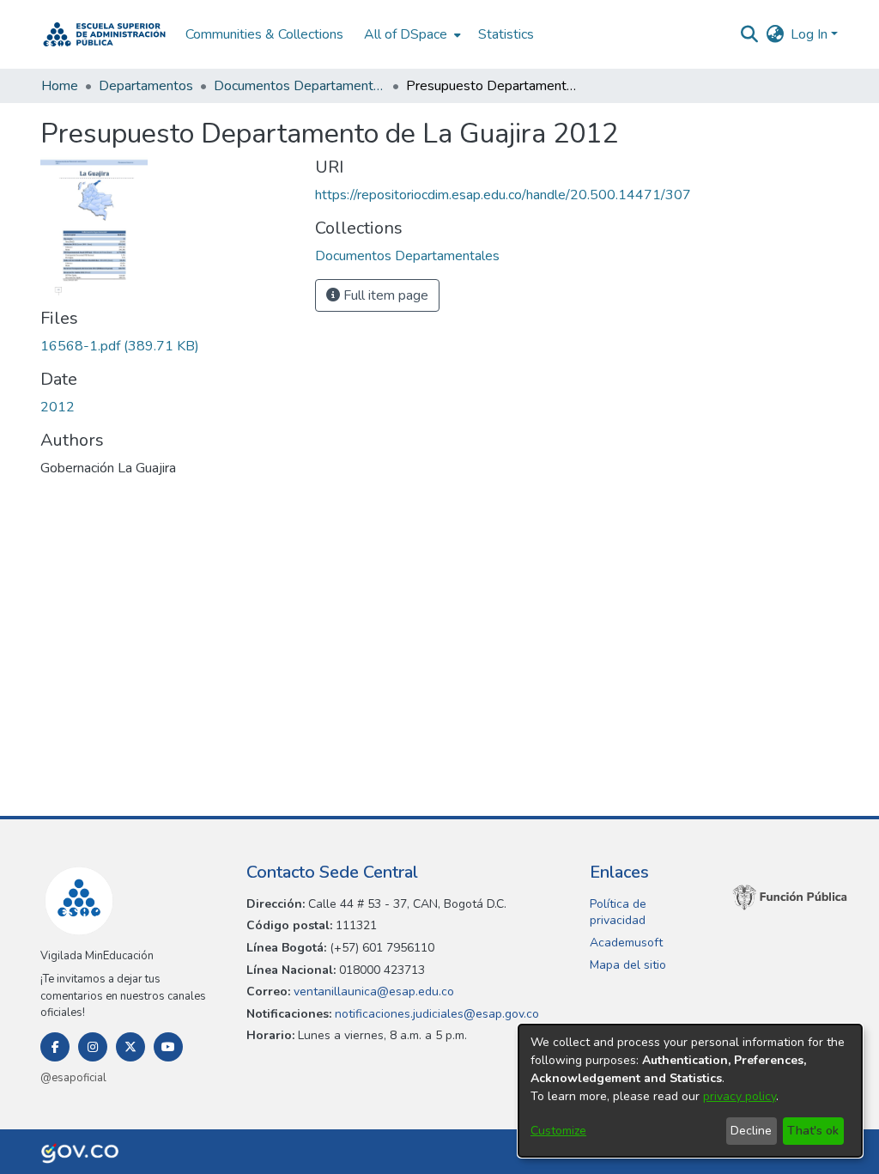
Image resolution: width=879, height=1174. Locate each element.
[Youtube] (168, 1046)
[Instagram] (92, 1046)
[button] (104, 34)
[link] (119, 346)
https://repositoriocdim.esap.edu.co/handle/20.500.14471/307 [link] (503, 195)
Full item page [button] (384, 295)
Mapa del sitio (628, 965)
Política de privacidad (618, 912)
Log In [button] (811, 34)
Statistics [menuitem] (506, 34)
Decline (751, 1130)
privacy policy (739, 1096)
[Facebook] (55, 1046)
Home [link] (59, 85)
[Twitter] (130, 1046)
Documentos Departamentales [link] (299, 85)
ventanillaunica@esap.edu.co (372, 991)
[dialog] (690, 1091)
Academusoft (626, 942)
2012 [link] (57, 407)
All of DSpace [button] (405, 34)
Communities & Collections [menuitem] (264, 34)
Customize (558, 1130)
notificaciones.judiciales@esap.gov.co (435, 1014)
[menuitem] (411, 34)
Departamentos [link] (146, 85)
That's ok (813, 1130)
